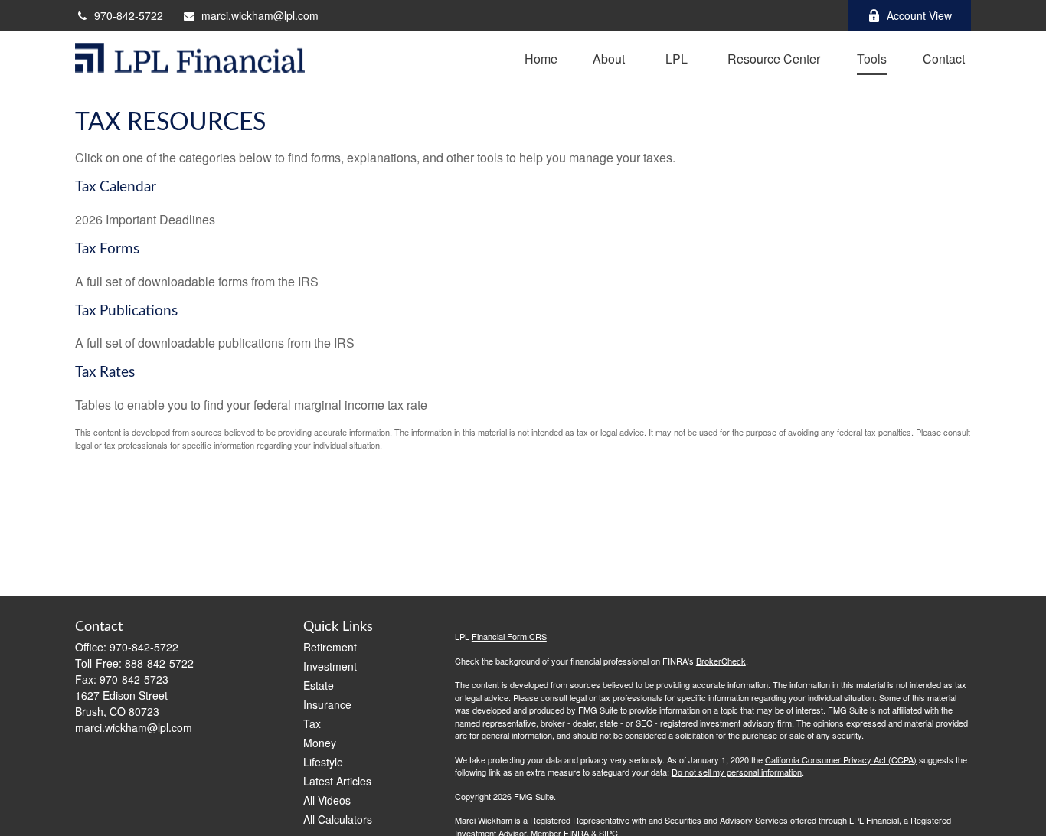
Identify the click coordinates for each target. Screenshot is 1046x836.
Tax (312, 723)
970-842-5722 (128, 15)
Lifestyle (323, 761)
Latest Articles (337, 781)
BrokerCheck (721, 661)
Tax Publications (126, 311)
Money (319, 742)
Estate (318, 685)
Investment (330, 666)
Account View (919, 15)
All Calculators (337, 819)
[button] (541, 57)
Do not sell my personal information (737, 772)
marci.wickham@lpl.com (260, 15)
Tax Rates (105, 372)
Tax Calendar (115, 187)
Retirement (330, 647)
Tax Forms (107, 249)
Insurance (327, 704)
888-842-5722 (159, 663)
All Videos (327, 800)
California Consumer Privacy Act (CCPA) (841, 759)
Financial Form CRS (509, 636)
